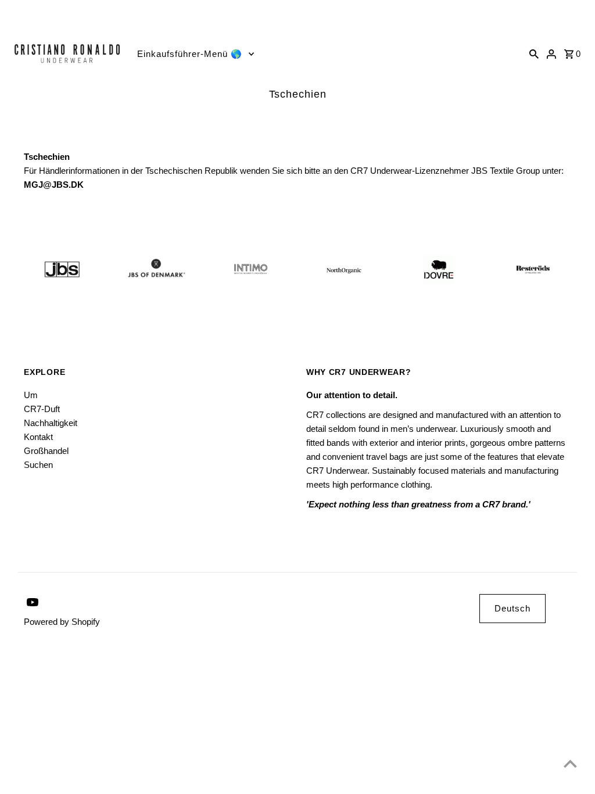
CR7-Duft (42, 409)
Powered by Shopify (62, 622)
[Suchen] (534, 53)
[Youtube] (11, 15)
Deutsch (512, 608)
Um (31, 395)
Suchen (38, 465)
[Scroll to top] (570, 763)
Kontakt (38, 437)
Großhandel (46, 451)
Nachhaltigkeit (50, 423)
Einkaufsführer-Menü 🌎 (189, 54)
